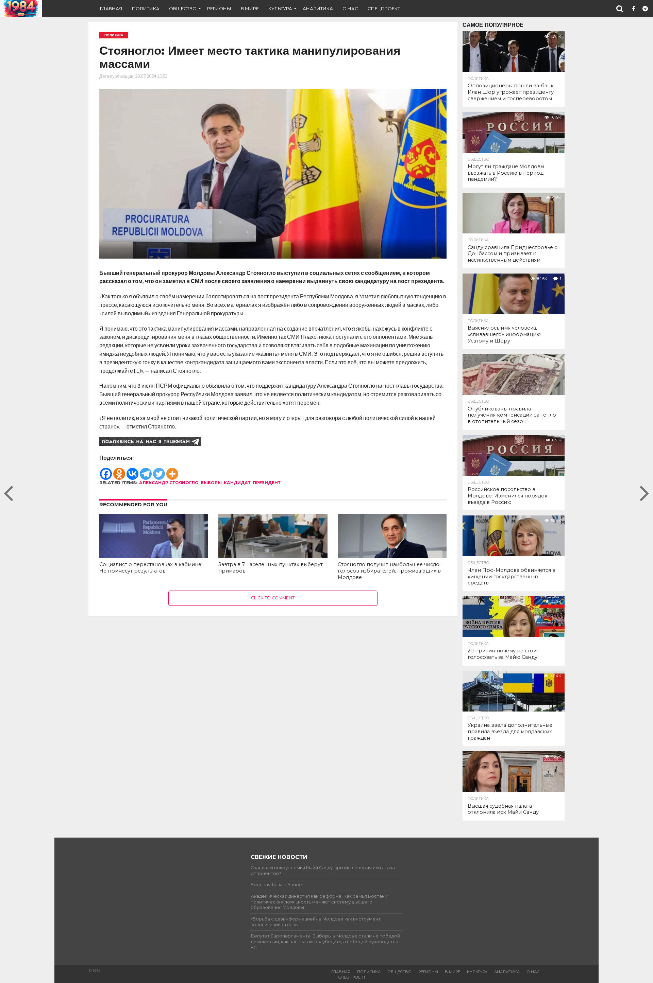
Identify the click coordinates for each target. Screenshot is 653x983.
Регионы (219, 8)
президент (267, 482)
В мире (250, 8)
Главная (111, 8)
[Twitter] (159, 470)
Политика (146, 8)
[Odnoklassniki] (119, 470)
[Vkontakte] (132, 470)
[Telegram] (146, 470)
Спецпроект (384, 8)
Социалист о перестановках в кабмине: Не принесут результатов (150, 567)
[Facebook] (106, 470)
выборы (211, 482)
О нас (350, 8)
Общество (183, 8)
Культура (280, 8)
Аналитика (318, 8)
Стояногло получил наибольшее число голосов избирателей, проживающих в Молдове (389, 570)
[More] (172, 470)
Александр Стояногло (169, 482)
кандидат (237, 482)
